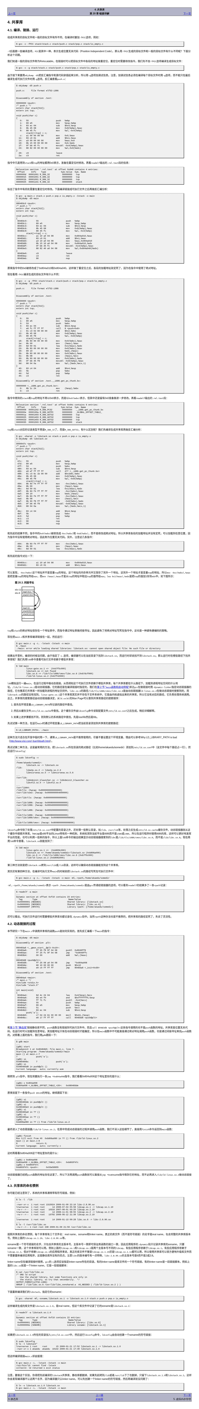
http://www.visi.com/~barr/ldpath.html (30, 741)
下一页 (187, 13)
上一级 (99, 1395)
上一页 (12, 13)
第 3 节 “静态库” (18, 1027)
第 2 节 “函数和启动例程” (113, 687)
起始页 (99, 1399)
